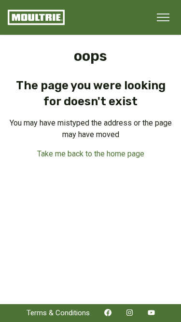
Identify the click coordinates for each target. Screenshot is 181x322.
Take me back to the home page (90, 153)
